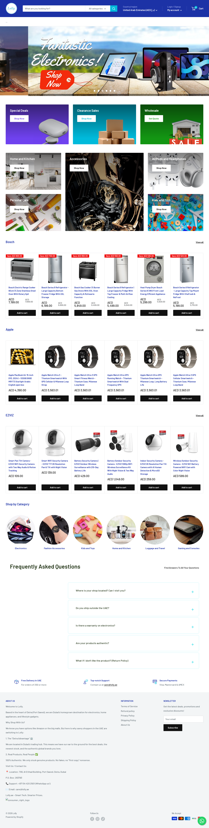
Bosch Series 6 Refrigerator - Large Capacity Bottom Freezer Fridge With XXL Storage (55, 292)
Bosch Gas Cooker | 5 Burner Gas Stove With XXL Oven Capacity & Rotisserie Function (87, 292)
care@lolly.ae (110, 684)
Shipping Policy (128, 720)
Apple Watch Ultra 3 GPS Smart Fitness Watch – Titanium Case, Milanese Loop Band (85, 380)
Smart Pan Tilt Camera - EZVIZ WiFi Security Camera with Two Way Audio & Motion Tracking (22, 465)
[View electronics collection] (104, 61)
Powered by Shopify (14, 817)
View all (200, 242)
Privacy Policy (127, 715)
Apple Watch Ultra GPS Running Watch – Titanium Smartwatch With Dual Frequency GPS (119, 380)
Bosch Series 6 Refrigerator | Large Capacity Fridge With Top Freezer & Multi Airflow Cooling (120, 292)
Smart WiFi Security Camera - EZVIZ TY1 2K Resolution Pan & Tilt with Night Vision (55, 464)
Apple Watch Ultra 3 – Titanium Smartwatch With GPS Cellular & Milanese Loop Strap (55, 380)
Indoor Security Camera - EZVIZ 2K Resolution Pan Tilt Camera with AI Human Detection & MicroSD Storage (153, 467)
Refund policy (128, 711)
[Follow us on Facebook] (92, 819)
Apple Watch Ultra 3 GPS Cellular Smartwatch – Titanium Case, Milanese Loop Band (184, 380)
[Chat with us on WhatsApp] (202, 821)
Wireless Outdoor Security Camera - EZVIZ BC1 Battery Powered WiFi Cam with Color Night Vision (186, 465)
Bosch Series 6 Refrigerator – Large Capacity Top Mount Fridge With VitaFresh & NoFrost (186, 292)
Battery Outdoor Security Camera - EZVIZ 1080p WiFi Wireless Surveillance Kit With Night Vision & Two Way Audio (120, 467)
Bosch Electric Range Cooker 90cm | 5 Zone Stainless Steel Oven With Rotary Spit (22, 290)
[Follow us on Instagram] (98, 819)
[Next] (203, 285)
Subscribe (173, 727)
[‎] (32, 586)
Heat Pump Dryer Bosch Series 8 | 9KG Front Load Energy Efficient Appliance (152, 290)
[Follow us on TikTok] (103, 819)
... (6, 21)
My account (173, 10)
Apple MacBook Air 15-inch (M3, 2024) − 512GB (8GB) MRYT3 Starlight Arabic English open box (21, 380)
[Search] (113, 8)
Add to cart (22, 312)
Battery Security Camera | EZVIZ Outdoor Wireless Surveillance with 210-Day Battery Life (86, 465)
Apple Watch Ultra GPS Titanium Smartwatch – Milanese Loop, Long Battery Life (153, 380)
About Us (125, 724)
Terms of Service (129, 706)
